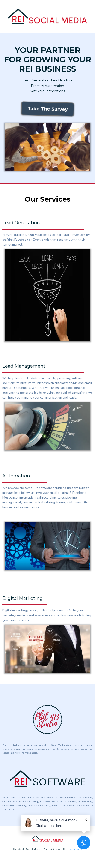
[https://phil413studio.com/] (47, 719)
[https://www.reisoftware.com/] (47, 778)
